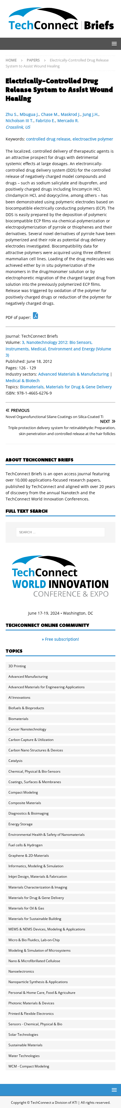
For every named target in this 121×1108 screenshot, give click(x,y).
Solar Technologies (23, 1034)
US (27, 127)
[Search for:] (60, 532)
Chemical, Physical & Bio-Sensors (34, 771)
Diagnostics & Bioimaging (28, 813)
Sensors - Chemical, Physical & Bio (35, 1024)
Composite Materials (24, 802)
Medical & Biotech (23, 380)
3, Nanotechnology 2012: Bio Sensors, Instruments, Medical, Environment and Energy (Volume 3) (58, 349)
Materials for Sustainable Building (34, 918)
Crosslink (14, 127)
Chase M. (50, 114)
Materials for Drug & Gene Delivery (79, 386)
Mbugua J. (29, 114)
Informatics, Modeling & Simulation (35, 866)
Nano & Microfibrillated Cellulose (34, 960)
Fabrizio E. (45, 120)
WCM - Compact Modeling (28, 1066)
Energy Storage (20, 824)
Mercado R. (68, 120)
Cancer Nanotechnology (27, 729)
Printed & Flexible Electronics (31, 1013)
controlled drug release (48, 139)
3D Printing (17, 666)
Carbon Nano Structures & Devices (35, 750)
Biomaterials (32, 386)
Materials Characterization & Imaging (37, 887)
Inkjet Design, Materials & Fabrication (37, 876)
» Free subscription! (60, 639)
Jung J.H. (90, 114)
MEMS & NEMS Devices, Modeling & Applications (46, 929)
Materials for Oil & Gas (26, 908)
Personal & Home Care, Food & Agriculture (41, 992)
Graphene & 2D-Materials (28, 855)
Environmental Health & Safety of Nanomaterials (46, 834)
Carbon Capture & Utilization (30, 739)
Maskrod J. (70, 114)
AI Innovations (19, 697)
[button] (113, 43)
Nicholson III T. (19, 120)
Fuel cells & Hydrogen (25, 845)
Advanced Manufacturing (28, 676)
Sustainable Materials (25, 1045)
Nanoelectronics (21, 971)
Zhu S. (11, 114)
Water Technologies (24, 1055)
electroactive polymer (93, 139)
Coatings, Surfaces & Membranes (34, 781)
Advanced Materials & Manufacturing (73, 374)
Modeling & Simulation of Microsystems (39, 950)
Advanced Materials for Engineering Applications (46, 687)
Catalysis (15, 760)
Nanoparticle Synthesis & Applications (38, 981)
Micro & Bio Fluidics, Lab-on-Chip (34, 939)
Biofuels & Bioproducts (26, 708)
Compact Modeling (23, 792)
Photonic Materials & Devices (31, 1003)
